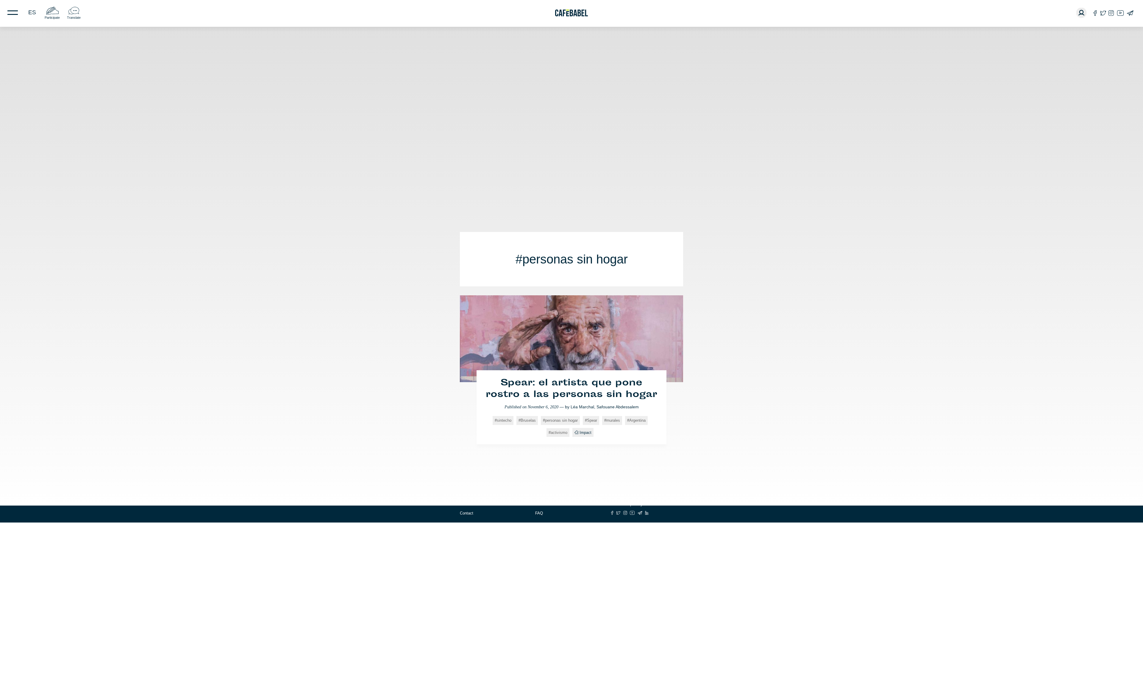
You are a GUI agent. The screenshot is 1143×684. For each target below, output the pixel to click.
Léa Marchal (582, 406)
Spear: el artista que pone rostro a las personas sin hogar (571, 389)
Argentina (637, 420)
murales (613, 420)
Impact (585, 432)
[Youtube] (1120, 13)
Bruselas (528, 420)
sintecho (504, 420)
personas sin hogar (561, 420)
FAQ (539, 513)
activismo (559, 432)
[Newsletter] (1130, 13)
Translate (74, 17)
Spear (592, 420)
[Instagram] (1111, 13)
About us (467, 504)
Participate (52, 17)
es (32, 12)
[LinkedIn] (647, 513)
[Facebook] (1095, 13)
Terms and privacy (627, 504)
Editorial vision (547, 504)
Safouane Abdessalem (618, 406)
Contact (466, 513)
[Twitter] (1103, 13)
